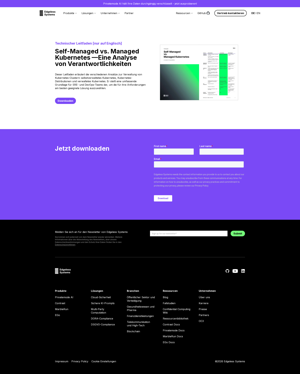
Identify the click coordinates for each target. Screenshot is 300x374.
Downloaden (65, 100)
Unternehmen (109, 13)
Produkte (68, 13)
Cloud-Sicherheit (101, 297)
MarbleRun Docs (173, 336)
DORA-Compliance (102, 318)
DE (253, 13)
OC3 (201, 321)
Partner (129, 13)
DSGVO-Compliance (103, 324)
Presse (203, 309)
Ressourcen (183, 13)
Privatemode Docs (174, 330)
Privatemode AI (64, 297)
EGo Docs (169, 342)
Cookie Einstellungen (103, 361)
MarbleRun (61, 309)
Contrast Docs (171, 324)
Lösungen (87, 13)
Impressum (61, 361)
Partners (204, 315)
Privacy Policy (79, 361)
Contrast (60, 303)
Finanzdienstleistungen (140, 316)
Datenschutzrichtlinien (65, 244)
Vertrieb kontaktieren (230, 13)
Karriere (203, 303)
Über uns (204, 297)
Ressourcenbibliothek (175, 318)
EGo (57, 315)
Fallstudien (169, 303)
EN (258, 13)
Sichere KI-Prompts (103, 303)
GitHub (202, 13)
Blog (165, 297)
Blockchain (133, 331)
